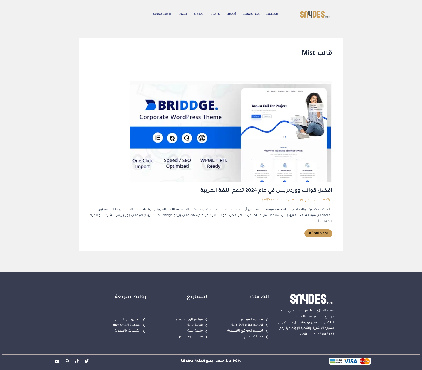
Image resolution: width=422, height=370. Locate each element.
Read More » (318, 232)
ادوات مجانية (162, 14)
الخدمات (272, 14)
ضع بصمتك (251, 14)
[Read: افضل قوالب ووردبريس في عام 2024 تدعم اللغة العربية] (231, 132)
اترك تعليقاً (324, 200)
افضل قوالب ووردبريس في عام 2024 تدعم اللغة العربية (266, 191)
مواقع (308, 200)
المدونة (199, 14)
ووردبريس (295, 200)
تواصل (215, 14)
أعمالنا (231, 14)
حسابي (182, 14)
